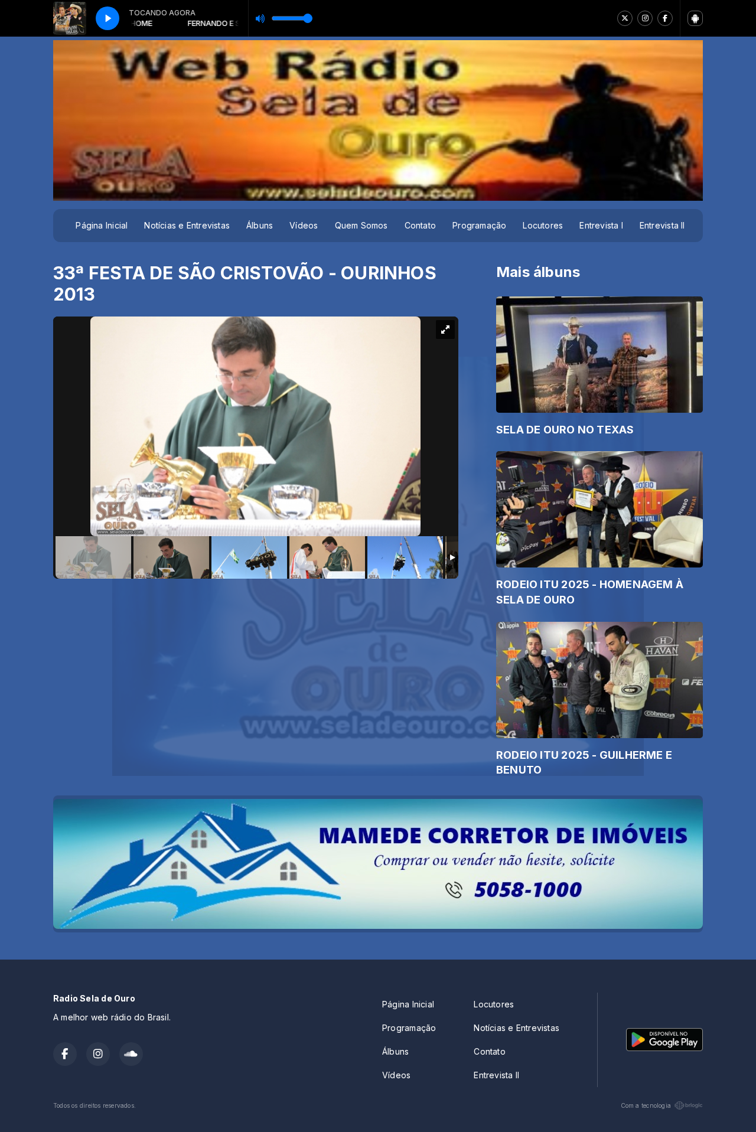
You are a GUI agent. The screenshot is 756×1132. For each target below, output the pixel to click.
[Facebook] (665, 18)
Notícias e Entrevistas (187, 225)
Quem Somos (361, 225)
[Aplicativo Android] (695, 18)
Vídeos (303, 225)
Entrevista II (662, 225)
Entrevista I (601, 225)
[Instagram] (645, 18)
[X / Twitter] (625, 18)
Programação (479, 225)
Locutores (543, 225)
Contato (420, 225)
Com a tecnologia (646, 1105)
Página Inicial (102, 225)
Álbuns (259, 225)
